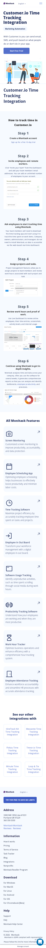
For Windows (9, 883)
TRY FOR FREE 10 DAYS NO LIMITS (20, 800)
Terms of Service (11, 849)
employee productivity (26, 384)
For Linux (8, 891)
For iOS (7, 899)
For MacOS (8, 887)
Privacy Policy (9, 931)
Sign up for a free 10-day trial (23, 142)
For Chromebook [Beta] (14, 903)
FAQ (5, 920)
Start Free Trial (16, 51)
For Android (9, 895)
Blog (5, 858)
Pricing (7, 845)
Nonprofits (8, 866)
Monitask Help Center (13, 924)
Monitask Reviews (8, 827)
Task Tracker (9, 853)
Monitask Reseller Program (16, 870)
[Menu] (40, 3)
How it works (9, 841)
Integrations (9, 862)
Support (7, 916)
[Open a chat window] (40, 942)
